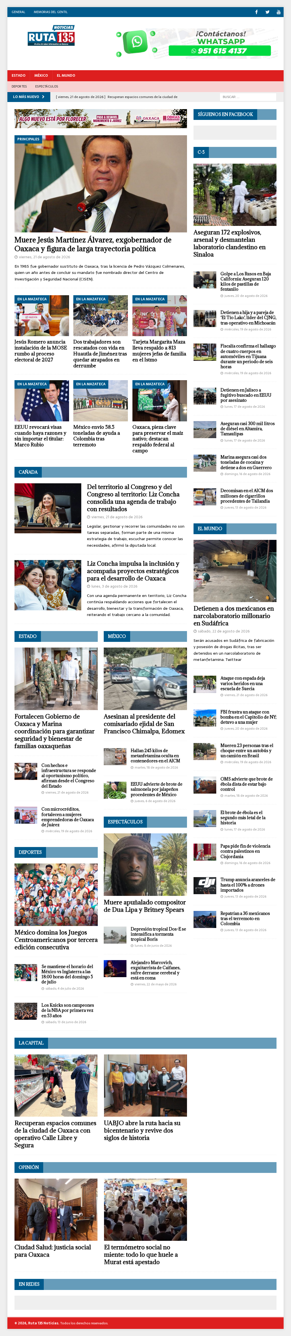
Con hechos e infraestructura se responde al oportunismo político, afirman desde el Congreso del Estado (68, 776)
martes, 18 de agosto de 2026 (156, 767)
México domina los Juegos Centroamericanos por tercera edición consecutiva (56, 940)
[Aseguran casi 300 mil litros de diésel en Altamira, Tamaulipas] (205, 429)
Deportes (19, 86)
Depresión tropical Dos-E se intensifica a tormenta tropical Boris (158, 934)
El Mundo (66, 75)
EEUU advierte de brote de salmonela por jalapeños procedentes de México (156, 789)
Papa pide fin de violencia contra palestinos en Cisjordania (245, 851)
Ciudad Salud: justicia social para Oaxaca (52, 1250)
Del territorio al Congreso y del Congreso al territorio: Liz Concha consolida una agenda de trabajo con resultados (133, 498)
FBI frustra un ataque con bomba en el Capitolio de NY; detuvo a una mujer (249, 717)
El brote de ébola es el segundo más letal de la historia (243, 817)
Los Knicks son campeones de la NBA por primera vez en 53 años (67, 1010)
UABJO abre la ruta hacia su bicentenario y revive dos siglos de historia (142, 1130)
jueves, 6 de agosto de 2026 (155, 801)
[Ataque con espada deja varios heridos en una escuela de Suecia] (205, 684)
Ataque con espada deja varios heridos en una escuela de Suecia (243, 683)
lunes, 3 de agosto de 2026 (115, 586)
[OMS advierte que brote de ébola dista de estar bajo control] (205, 785)
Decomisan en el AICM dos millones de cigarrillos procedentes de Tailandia (247, 495)
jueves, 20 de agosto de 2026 (246, 295)
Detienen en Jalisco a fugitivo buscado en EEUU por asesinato (246, 395)
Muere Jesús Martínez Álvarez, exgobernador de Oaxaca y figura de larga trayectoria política (93, 244)
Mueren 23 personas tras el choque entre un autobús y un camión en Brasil (247, 750)
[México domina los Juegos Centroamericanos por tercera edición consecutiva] (56, 894)
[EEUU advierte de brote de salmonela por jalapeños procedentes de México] (115, 790)
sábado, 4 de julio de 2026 (64, 988)
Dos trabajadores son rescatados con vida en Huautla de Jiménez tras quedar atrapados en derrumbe (100, 354)
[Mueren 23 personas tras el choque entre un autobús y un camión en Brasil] (205, 751)
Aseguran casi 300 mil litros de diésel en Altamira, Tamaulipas (248, 428)
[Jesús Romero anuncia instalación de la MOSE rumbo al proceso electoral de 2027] (41, 315)
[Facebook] (256, 12)
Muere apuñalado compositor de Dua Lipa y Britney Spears (145, 905)
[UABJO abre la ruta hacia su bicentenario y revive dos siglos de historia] (145, 1085)
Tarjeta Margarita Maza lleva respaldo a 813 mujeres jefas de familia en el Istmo (159, 351)
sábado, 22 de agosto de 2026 (224, 631)
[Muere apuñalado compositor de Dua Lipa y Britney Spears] (145, 864)
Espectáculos (46, 86)
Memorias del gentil (51, 11)
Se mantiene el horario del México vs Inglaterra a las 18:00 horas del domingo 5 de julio (67, 974)
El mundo (210, 528)
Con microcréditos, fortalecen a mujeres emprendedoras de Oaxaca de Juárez (67, 816)
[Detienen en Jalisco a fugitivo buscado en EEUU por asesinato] (205, 396)
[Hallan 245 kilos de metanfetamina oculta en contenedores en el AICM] (115, 756)
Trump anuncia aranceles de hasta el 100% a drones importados (248, 884)
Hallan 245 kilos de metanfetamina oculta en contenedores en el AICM (155, 755)
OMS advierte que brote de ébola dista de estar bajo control (247, 784)
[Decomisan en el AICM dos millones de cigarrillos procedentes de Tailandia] (205, 496)
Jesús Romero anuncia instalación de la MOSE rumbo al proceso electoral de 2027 (40, 351)
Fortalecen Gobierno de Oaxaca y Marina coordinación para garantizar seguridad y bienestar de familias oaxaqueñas (54, 731)
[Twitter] (268, 12)
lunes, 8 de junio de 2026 (153, 945)
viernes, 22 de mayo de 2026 (155, 984)
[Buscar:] (248, 96)
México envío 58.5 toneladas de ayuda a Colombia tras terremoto (96, 436)
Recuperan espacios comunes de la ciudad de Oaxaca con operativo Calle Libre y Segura (55, 1134)
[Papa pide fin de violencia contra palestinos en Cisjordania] (205, 852)
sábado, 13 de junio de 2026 (65, 1022)
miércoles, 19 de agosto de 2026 (68, 831)
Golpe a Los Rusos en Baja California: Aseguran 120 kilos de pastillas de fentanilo (246, 281)
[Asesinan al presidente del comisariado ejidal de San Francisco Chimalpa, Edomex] (145, 679)
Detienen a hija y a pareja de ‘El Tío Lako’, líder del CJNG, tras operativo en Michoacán (249, 317)
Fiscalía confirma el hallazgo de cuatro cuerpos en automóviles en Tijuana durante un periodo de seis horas (248, 356)
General (18, 11)
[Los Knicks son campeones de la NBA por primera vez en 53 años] (25, 1011)
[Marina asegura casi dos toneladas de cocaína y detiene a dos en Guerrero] (205, 463)
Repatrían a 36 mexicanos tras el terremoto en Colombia (245, 918)
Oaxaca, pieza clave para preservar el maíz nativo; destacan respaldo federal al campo (157, 439)
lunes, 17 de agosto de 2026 (245, 406)
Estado (19, 75)
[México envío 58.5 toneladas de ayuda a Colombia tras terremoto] (100, 400)
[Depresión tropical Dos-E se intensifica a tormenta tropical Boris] (115, 935)
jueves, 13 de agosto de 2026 (245, 507)
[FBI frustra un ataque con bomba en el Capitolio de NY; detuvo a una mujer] (205, 718)
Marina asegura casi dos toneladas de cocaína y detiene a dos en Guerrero (246, 462)
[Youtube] (279, 12)
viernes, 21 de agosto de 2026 (44, 257)
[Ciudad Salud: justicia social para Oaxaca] (55, 1210)
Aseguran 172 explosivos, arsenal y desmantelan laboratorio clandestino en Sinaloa (230, 243)
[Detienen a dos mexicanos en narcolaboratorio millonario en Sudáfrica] (235, 571)
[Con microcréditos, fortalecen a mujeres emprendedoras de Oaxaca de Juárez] (25, 815)
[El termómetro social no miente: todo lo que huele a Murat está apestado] (145, 1210)
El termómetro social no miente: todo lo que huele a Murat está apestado (141, 1254)
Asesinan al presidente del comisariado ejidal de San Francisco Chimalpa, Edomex (144, 724)
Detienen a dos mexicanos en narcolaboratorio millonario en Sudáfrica (234, 616)
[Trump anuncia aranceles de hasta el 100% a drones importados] (205, 885)
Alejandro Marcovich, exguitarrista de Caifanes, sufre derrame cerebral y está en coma (155, 970)
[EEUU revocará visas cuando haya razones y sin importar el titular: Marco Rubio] (41, 400)
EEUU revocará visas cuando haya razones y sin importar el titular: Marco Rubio (40, 436)
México (41, 75)
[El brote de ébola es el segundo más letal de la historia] (205, 818)
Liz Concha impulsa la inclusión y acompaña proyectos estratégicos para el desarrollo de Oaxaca (133, 571)
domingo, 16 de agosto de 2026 (247, 473)
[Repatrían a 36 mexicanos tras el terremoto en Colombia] (205, 919)
